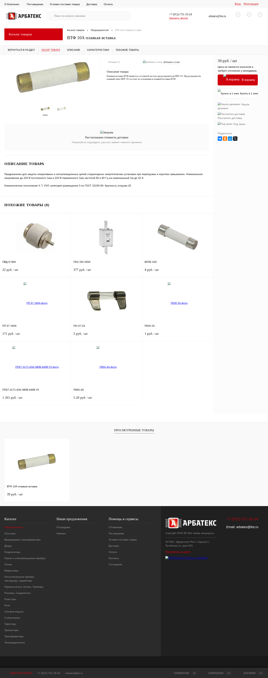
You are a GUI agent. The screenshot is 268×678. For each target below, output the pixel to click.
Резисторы (10, 599)
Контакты (114, 558)
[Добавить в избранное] (98, 62)
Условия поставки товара (65, 4)
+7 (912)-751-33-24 (48, 673)
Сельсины (9, 533)
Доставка (91, 4)
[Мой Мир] (230, 138)
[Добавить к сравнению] (98, 70)
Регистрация (251, 3)
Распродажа (63, 527)
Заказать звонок (178, 18)
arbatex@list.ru (247, 527)
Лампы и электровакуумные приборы (24, 558)
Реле (7, 605)
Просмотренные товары (134, 430)
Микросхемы (11, 570)
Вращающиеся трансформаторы (22, 539)
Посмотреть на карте (178, 551)
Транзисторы (11, 630)
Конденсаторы (12, 552)
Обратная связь (20, 673)
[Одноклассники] (225, 138)
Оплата (108, 4)
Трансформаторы (14, 636)
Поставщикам (35, 4)
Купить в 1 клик (249, 93)
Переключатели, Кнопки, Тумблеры (23, 586)
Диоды (8, 546)
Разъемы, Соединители (17, 593)
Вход (238, 3)
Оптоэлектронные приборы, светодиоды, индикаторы (19, 578)
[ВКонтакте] (220, 138)
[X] (235, 138)
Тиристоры (10, 624)
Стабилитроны (12, 617)
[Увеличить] (53, 77)
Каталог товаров (20, 34)
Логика (8, 564)
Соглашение (115, 564)
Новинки (61, 533)
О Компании (11, 4)
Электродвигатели (14, 642)
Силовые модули (13, 611)
